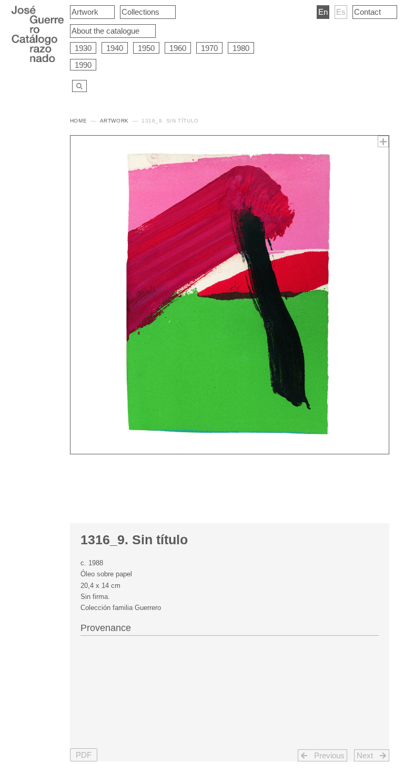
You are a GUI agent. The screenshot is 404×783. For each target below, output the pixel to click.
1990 (83, 64)
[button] (83, 754)
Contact (367, 11)
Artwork (85, 11)
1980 (241, 48)
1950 (146, 48)
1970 (209, 48)
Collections (140, 11)
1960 (177, 48)
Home (78, 121)
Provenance (105, 628)
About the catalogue (105, 30)
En (323, 11)
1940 (114, 48)
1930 (83, 48)
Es (341, 11)
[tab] (229, 627)
